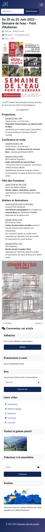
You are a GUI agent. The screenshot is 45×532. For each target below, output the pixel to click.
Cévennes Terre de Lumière (28, 524)
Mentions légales (14, 409)
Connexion (12, 418)
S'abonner (22, 474)
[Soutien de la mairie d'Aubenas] (22, 496)
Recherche (12, 413)
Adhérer (22, 347)
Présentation (13, 404)
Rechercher (32, 11)
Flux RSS (11, 423)
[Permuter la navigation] (41, 5)
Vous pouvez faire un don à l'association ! (21, 377)
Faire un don (22, 389)
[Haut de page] (41, 527)
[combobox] (12, 11)
